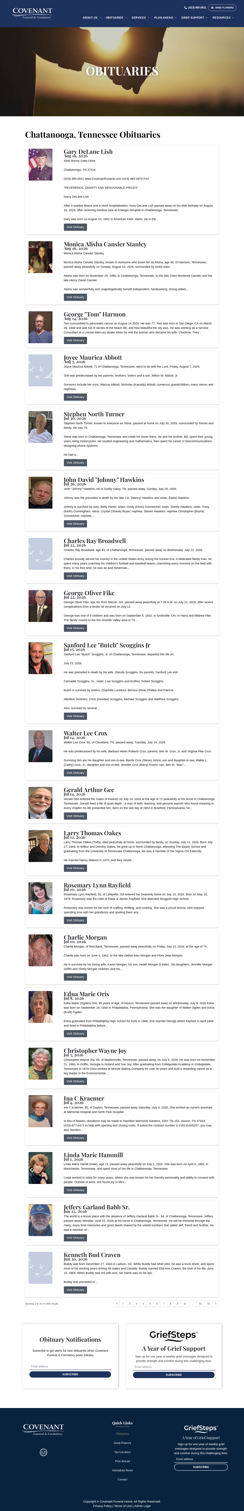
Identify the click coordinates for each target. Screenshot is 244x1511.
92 (208, 1303)
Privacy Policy (102, 1506)
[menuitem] (91, 18)
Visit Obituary (75, 227)
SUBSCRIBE (70, 1374)
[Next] (216, 1304)
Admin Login (142, 1506)
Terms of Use (123, 1506)
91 (200, 1303)
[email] (43, 1453)
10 (185, 1303)
